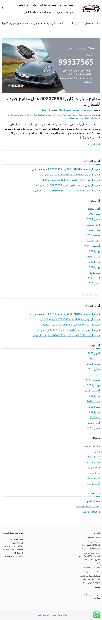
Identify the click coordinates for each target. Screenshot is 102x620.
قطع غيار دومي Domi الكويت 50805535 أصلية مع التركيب (70, 174)
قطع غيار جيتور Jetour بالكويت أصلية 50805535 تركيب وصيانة (68, 185)
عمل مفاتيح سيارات (67, 115)
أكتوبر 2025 (94, 208)
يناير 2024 (94, 229)
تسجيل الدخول (92, 501)
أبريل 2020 (94, 278)
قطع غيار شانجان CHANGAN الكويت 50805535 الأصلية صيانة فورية (65, 169)
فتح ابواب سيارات (64, 12)
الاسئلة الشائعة (94, 537)
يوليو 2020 (94, 262)
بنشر (34, 4)
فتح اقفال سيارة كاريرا (36, 115)
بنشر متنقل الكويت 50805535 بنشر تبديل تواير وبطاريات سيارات (91, 545)
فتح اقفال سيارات (53, 115)
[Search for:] (51, 295)
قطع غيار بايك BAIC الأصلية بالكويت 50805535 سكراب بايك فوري (66, 190)
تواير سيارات (93, 462)
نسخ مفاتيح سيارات (70, 118)
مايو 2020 (95, 272)
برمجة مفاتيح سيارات (84, 115)
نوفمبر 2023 (93, 240)
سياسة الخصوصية (93, 571)
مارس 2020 (93, 283)
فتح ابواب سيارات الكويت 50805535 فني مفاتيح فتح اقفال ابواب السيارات (90, 579)
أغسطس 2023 (92, 246)
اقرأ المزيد (95, 144)
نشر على (69, 110)
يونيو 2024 (94, 213)
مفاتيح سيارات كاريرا (86, 118)
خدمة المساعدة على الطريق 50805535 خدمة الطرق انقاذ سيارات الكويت (89, 558)
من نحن (97, 587)
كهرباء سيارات (93, 478)
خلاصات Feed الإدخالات (88, 506)
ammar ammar (86, 110)
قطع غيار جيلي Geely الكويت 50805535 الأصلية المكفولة (71, 180)
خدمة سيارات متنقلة (92, 567)
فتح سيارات (22, 115)
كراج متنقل (23, 4)
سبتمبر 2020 (93, 256)
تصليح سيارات (66, 4)
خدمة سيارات (93, 467)
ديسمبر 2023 (93, 235)
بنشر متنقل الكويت (43, 615)
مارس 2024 (93, 219)
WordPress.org (91, 511)
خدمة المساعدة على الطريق (38, 12)
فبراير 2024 (93, 224)
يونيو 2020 (94, 267)
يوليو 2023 (94, 251)
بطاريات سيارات (48, 4)
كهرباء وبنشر (93, 483)
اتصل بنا (97, 533)
